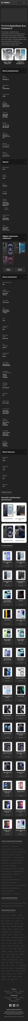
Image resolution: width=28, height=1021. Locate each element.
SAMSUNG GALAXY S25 (7, 877)
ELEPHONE (13, 926)
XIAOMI (20, 976)
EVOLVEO (10, 929)
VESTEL (14, 973)
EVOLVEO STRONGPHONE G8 (8, 891)
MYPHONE (10, 951)
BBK (2, 921)
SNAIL (21, 962)
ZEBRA (12, 979)
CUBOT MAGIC (21, 868)
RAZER (3, 962)
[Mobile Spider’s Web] (6, 2)
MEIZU (15, 948)
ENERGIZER (20, 926)
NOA (24, 951)
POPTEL (21, 960)
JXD (7, 943)
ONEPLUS (22, 954)
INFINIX (14, 940)
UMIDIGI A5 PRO (16, 874)
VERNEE (23, 971)
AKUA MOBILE (13, 915)
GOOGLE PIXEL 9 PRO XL (7, 893)
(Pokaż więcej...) (6, 208)
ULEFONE (9, 971)
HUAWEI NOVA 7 (14, 846)
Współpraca (15, 997)
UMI (13, 971)
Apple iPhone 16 (17, 25)
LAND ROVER (16, 946)
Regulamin (18, 999)
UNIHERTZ (18, 971)
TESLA (3, 968)
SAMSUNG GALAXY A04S (18, 871)
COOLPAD (16, 923)
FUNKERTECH (5, 932)
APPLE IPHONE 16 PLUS (19, 857)
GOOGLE (21, 934)
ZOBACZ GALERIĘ (8, 269)
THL (7, 968)
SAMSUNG (11, 962)
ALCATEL (20, 915)
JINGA (3, 943)
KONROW (4, 946)
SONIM (3, 965)
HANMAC (8, 937)
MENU (24, 2)
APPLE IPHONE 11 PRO (6, 871)
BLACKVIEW (7, 921)
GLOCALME (15, 934)
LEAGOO (22, 946)
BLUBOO (17, 921)
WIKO (9, 976)
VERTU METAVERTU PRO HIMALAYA (9, 882)
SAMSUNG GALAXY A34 (7, 857)
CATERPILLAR (9, 923)
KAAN (10, 943)
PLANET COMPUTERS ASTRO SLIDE (9, 868)
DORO (8, 926)
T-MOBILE (12, 965)
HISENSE (21, 937)
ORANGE (7, 957)
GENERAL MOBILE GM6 (7, 874)
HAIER (3, 937)
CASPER (3, 923)
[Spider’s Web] (2, 2)
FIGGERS (22, 929)
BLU (13, 921)
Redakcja (21, 997)
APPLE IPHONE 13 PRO (6, 860)
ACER (3, 915)
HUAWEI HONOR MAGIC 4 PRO (8, 885)
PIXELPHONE (4, 960)
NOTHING (12, 954)
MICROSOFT (20, 948)
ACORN (7, 915)
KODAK (20, 943)
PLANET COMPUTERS (13, 960)
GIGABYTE (4, 934)
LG (7, 948)
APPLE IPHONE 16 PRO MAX (16, 863)
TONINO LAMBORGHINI (20, 968)
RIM (7, 962)
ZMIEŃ (7, 59)
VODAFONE (4, 976)
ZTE (16, 979)
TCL (17, 965)
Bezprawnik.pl (19, 993)
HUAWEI (3, 940)
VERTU (3, 973)
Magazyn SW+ (7, 991)
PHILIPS (18, 957)
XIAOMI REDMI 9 (12, 866)
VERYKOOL (8, 973)
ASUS (23, 918)
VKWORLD (19, 973)
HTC (25, 937)
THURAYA (11, 968)
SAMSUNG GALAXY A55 (7, 849)
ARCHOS (18, 918)
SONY (7, 965)
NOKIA (3, 954)
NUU (17, 954)
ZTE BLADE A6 (17, 893)
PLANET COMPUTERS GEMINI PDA (18, 852)
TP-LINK (3, 971)
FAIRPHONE (16, 929)
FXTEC (10, 932)
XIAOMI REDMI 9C (5, 846)
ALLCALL (3, 918)
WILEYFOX (14, 976)
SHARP (16, 962)
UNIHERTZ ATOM (5, 863)
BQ (21, 921)
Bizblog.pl (21, 991)
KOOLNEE (9, 946)
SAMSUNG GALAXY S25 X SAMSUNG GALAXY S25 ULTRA (14, 903)
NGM (20, 951)
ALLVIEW (9, 918)
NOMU (7, 954)
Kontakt (9, 999)
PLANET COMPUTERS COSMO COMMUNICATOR (12, 854)
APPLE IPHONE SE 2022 (19, 849)
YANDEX (3, 979)
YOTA (8, 979)
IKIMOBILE (9, 940)
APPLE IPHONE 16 (5, 852)
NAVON (16, 951)
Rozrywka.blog (9, 993)
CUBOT (21, 923)
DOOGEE (3, 926)
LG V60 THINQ (5, 866)
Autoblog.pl (14, 991)
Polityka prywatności (14, 1001)
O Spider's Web (8, 997)
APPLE (13, 918)
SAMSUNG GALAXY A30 (18, 860)
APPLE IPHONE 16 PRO (21, 885)
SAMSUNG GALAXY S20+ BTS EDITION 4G (11, 888)
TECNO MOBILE (22, 965)
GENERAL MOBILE (17, 932)
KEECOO (15, 943)
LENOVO (3, 948)
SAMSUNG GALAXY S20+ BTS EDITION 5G (11, 879)
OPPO (3, 957)
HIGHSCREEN (14, 937)
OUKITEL (13, 957)
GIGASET (10, 934)
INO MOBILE (20, 940)
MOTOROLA (4, 951)
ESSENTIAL (4, 929)
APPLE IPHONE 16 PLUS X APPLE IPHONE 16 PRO (12, 906)
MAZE (11, 948)
